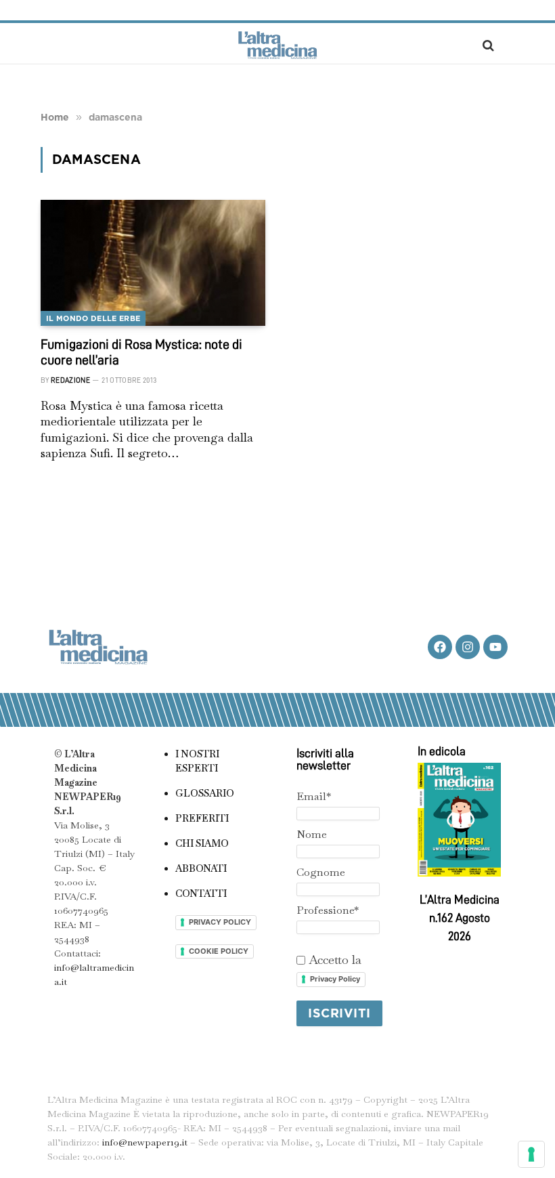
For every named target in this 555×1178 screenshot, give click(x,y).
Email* (313, 796)
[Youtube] (495, 647)
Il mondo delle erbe (93, 318)
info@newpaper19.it (144, 1142)
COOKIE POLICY (218, 951)
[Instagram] (468, 647)
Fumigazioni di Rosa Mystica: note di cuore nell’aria (141, 351)
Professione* (327, 910)
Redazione (70, 380)
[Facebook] (440, 647)
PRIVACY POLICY (220, 922)
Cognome (320, 872)
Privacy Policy (335, 979)
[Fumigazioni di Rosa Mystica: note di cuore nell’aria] (153, 263)
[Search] (487, 45)
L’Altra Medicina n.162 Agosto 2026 (460, 917)
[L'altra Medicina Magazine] (277, 45)
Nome (311, 834)
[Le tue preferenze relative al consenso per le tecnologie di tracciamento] (531, 1154)
